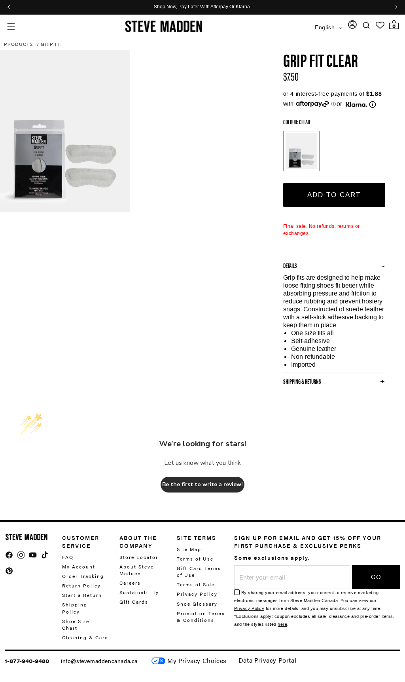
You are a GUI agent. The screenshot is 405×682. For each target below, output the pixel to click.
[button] (11, 26)
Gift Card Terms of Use (199, 571)
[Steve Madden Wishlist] (380, 25)
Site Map (189, 549)
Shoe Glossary (197, 603)
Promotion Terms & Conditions (201, 616)
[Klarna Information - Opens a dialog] (356, 104)
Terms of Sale (196, 584)
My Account (78, 566)
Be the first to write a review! (202, 484)
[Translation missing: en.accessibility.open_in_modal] (65, 131)
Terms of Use (195, 558)
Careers (130, 582)
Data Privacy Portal (267, 660)
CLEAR (301, 151)
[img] (9, 555)
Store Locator (138, 557)
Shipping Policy (74, 608)
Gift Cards (133, 601)
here (282, 624)
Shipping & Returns (302, 381)
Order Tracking (83, 576)
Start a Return (82, 595)
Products (18, 43)
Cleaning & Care (85, 637)
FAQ (68, 557)
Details (290, 265)
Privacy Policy (197, 593)
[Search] (366, 25)
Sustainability (139, 592)
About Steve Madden (136, 570)
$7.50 (291, 76)
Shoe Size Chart (75, 624)
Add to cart (334, 194)
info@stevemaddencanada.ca (99, 661)
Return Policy (81, 585)
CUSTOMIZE (197, 661)
